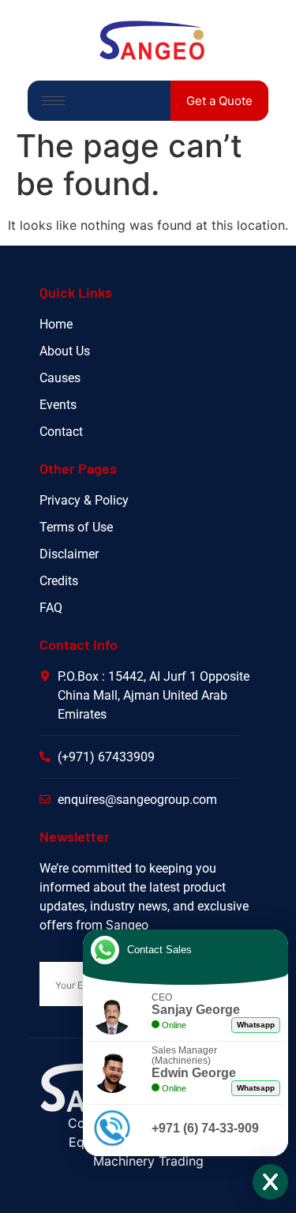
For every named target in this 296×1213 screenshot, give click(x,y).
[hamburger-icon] (53, 100)
